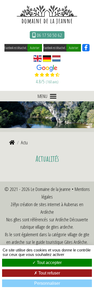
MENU (42, 96)
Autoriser (34, 48)
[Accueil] (12, 142)
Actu (24, 142)
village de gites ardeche (54, 226)
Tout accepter (49, 262)
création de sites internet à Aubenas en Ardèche (51, 208)
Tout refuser (48, 273)
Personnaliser (47, 283)
